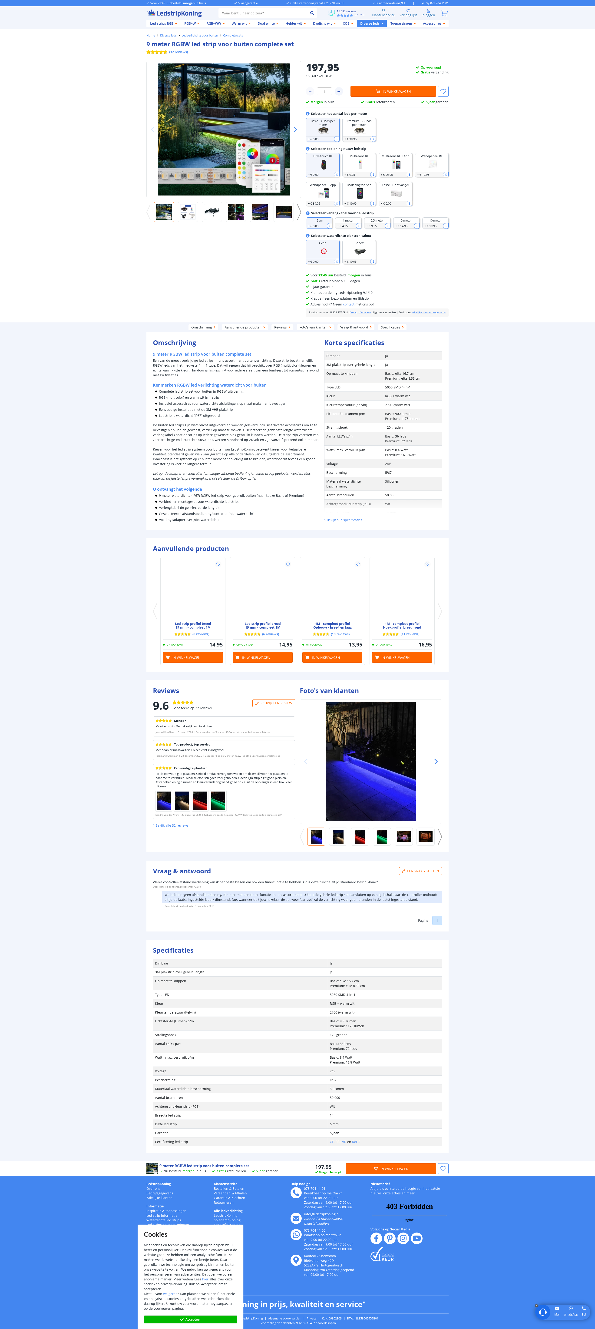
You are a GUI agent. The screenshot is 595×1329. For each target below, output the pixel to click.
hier (205, 1279)
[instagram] (403, 1238)
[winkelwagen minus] (310, 91)
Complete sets (233, 35)
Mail (557, 1314)
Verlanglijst (408, 15)
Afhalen (241, 1193)
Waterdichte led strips (163, 1220)
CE (332, 1142)
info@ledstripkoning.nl (322, 1214)
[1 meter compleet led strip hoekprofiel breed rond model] (402, 590)
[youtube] (417, 1238)
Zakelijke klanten (159, 1198)
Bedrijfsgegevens (159, 1193)
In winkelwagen (397, 91)
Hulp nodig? (300, 1184)
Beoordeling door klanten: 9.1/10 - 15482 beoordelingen (297, 1323)
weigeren (170, 1294)
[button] (293, 129)
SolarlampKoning (227, 1220)
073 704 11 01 (314, 1188)
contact (348, 304)
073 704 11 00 (314, 1230)
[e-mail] (296, 1218)
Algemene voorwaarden (284, 1318)
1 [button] (437, 920)
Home (150, 35)
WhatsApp (571, 1314)
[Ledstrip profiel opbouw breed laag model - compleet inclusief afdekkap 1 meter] (332, 590)
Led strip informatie (161, 1215)
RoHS (356, 1142)
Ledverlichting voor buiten (200, 35)
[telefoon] (296, 1192)
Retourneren (224, 1202)
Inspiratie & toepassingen (166, 1211)
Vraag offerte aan (360, 312)
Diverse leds (168, 35)
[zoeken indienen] (312, 13)
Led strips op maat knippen (167, 1225)
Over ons (153, 1188)
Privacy (312, 1318)
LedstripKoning (158, 1184)
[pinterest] (390, 1238)
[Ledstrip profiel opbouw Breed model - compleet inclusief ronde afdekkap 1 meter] (263, 590)
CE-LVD (340, 1142)
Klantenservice (383, 15)
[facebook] (376, 1238)
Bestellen (221, 1188)
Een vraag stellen (423, 871)
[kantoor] (296, 1260)
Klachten (238, 1198)
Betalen (238, 1188)
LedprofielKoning (227, 1225)
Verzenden (222, 1193)
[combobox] (262, 13)
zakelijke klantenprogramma (429, 312)
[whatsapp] (423, 3)
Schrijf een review (276, 703)
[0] (444, 13)
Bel (584, 1314)
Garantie (220, 1198)
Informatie (155, 1206)
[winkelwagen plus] (339, 91)
